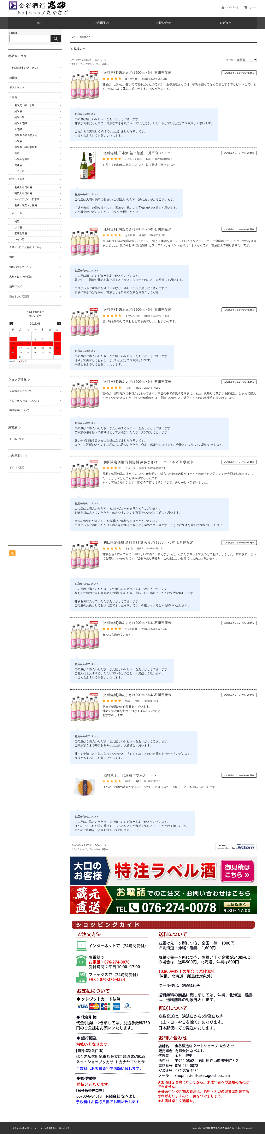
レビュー (225, 22)
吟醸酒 (18, 141)
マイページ (233, 7)
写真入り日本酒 (23, 193)
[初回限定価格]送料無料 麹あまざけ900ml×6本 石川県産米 (148, 462)
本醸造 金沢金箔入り (25, 135)
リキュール (15, 213)
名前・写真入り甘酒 (25, 205)
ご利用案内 (101, 22)
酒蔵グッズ (15, 286)
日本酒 (13, 97)
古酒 (16, 153)
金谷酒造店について (20, 391)
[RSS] (12, 554)
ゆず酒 (18, 227)
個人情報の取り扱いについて (25, 1128)
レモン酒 (19, 239)
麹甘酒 (13, 77)
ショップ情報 (17, 379)
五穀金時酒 (20, 233)
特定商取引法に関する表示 (57, 1128)
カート (253, 7)
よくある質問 (16, 439)
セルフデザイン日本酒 (26, 199)
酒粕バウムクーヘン (20, 266)
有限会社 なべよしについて (24, 400)
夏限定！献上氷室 (24, 105)
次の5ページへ (93, 64)
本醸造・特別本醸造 (25, 147)
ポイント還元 (16, 467)
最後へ (105, 64)
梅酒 (16, 221)
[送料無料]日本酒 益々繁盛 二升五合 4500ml (137, 153)
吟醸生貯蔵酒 (21, 159)
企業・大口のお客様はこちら (25, 247)
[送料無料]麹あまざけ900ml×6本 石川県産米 (137, 72)
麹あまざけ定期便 (19, 296)
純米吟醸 (19, 117)
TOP (39, 22)
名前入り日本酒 (23, 187)
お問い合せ (163, 22)
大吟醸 (18, 129)
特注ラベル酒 (16, 179)
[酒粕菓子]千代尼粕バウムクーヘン (129, 775)
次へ (82, 64)
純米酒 (18, 111)
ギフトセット (16, 87)
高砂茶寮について (19, 410)
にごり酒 (19, 171)
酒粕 (11, 257)
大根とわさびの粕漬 (20, 276)
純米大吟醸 (20, 123)
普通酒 (18, 165)
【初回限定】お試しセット (24, 67)
